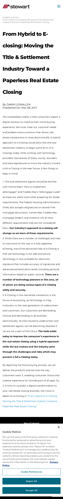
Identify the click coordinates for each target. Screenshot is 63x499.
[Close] (58, 427)
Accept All (31, 490)
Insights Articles (10, 17)
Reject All (31, 481)
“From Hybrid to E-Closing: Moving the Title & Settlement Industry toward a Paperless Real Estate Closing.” (30, 401)
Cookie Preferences (31, 471)
